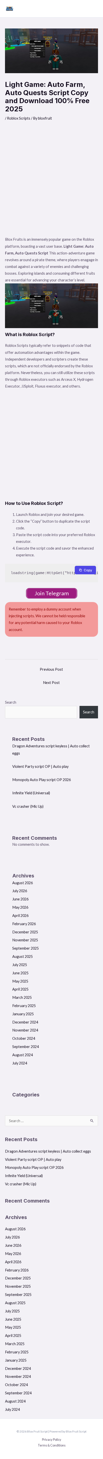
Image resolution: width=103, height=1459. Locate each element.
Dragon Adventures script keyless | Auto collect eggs (48, 1151)
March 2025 (22, 997)
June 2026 (20, 899)
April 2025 (20, 989)
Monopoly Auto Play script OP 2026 (41, 780)
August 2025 (22, 956)
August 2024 (22, 1055)
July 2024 (19, 1063)
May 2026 (20, 907)
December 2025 (25, 932)
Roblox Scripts (18, 118)
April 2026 (20, 915)
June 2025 (20, 973)
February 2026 (24, 924)
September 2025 (25, 948)
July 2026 (19, 891)
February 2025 (24, 1006)
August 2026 (22, 883)
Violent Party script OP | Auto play (40, 766)
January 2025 (23, 1014)
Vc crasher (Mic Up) (28, 806)
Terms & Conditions (52, 1445)
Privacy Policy (51, 1440)
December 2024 (25, 1022)
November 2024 (25, 1030)
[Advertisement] (51, 182)
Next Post (51, 682)
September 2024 (25, 1046)
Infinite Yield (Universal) (31, 793)
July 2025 (19, 965)
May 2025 (20, 981)
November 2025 (25, 940)
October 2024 (23, 1038)
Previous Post (51, 669)
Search (10, 702)
